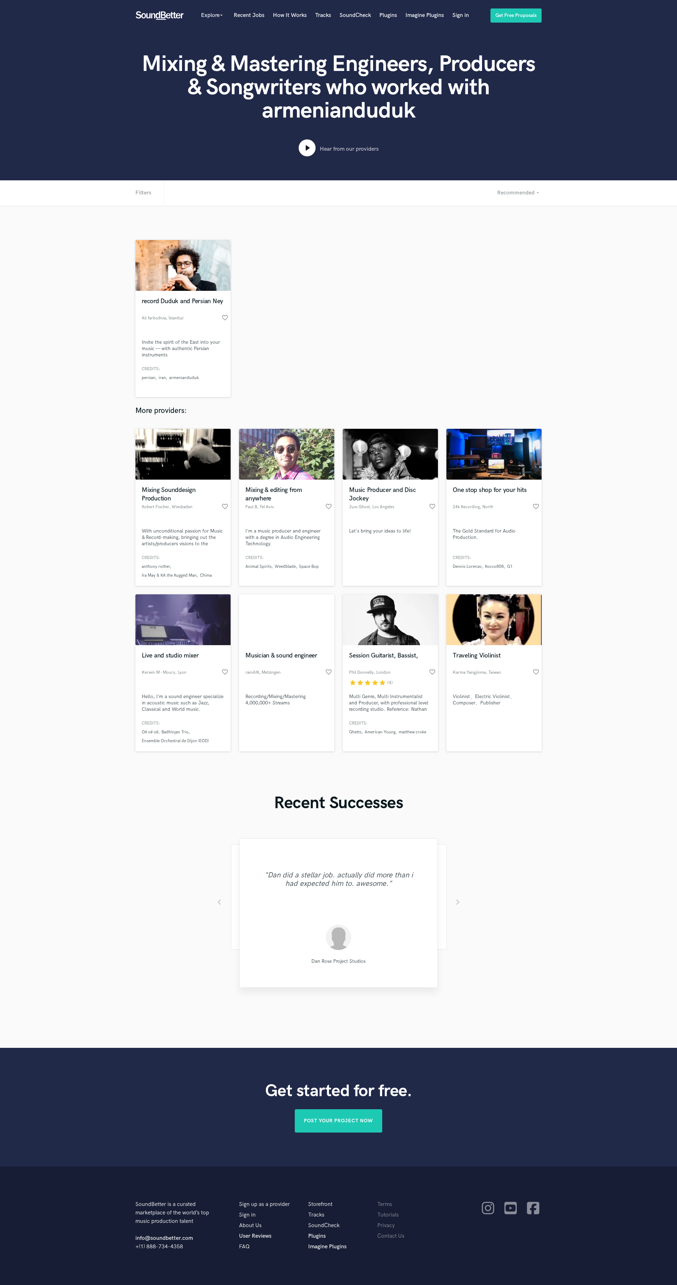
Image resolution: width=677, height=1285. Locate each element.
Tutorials (388, 1215)
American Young (380, 732)
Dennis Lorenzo (467, 566)
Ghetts (355, 732)
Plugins (388, 15)
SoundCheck (355, 15)
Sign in (460, 15)
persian (148, 377)
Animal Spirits (258, 566)
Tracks (323, 15)
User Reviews (255, 1236)
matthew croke (412, 732)
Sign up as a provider (264, 1204)
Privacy (386, 1225)
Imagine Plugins (424, 15)
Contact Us (390, 1236)
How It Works (290, 15)
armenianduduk (184, 377)
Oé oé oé (150, 732)
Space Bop (309, 566)
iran (162, 377)
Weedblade (285, 566)
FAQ (244, 1246)
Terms (384, 1204)
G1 (510, 566)
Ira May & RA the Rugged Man (169, 575)
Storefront (320, 1204)
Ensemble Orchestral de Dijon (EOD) (175, 741)
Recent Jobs (249, 15)
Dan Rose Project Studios (338, 961)
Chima (206, 575)
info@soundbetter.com (164, 1238)
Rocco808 (494, 566)
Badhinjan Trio (175, 732)
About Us (250, 1225)
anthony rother (156, 566)
